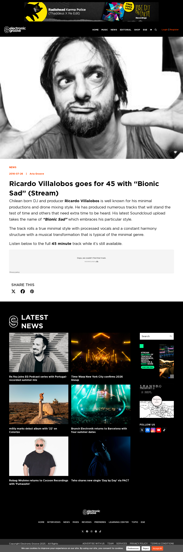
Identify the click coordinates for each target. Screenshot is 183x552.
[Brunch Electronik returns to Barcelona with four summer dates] (100, 404)
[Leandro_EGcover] (157, 417)
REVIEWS (87, 522)
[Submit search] (171, 336)
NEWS (12, 167)
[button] (155, 29)
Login (165, 29)
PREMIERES (100, 522)
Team (110, 543)
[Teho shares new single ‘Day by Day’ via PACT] (100, 456)
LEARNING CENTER (119, 522)
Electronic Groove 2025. (33, 543)
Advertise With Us (93, 543)
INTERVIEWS (53, 522)
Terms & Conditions (162, 543)
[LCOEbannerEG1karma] (91, 20)
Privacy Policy (139, 543)
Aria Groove (37, 173)
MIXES (76, 522)
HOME (41, 522)
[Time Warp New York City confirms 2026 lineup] (100, 352)
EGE (143, 522)
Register (174, 29)
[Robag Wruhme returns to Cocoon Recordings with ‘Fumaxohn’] (38, 456)
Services (121, 543)
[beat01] (157, 377)
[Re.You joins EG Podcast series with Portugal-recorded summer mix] (38, 352)
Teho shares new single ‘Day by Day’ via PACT (100, 480)
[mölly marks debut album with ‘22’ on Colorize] (38, 404)
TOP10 (135, 522)
